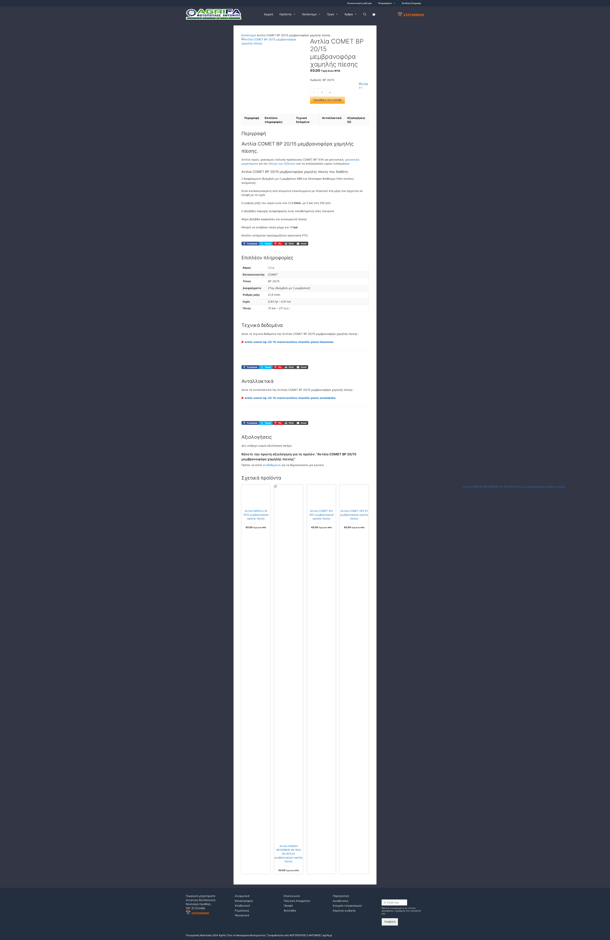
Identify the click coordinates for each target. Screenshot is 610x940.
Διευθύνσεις (340, 900)
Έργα (330, 14)
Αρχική (268, 14)
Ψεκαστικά (242, 915)
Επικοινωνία (292, 896)
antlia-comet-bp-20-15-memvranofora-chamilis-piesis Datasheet (289, 342)
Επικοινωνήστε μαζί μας (359, 3)
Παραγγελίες (341, 896)
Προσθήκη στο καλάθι (327, 100)
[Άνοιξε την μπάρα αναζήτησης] (364, 14)
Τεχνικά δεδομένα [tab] (302, 120)
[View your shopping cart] (373, 14)
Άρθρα (349, 14)
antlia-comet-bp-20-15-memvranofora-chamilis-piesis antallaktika (290, 398)
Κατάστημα (309, 14)
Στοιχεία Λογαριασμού (347, 905)
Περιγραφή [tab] (251, 118)
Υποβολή (390, 921)
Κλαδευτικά (242, 905)
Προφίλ (288, 905)
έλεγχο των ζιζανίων (282, 163)
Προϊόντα (285, 14)
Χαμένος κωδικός (344, 910)
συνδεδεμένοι (272, 465)
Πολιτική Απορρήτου (297, 900)
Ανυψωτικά (242, 896)
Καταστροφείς (244, 900)
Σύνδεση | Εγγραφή (411, 3)
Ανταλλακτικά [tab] (332, 118)
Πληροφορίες (385, 3)
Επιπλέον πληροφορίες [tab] (274, 120)
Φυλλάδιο (290, 910)
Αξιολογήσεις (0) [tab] (356, 120)
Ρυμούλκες (242, 910)
